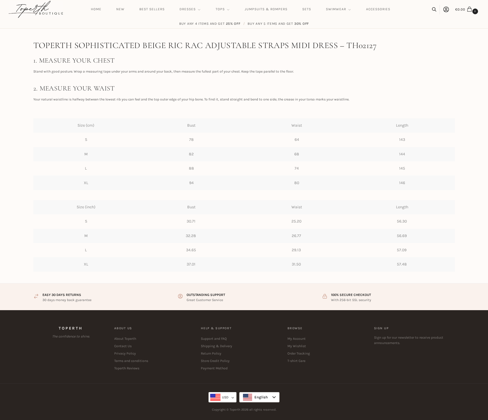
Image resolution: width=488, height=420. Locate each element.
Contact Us (123, 346)
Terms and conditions (131, 361)
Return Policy (211, 353)
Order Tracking (298, 353)
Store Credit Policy (215, 361)
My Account (296, 339)
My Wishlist (296, 346)
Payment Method (214, 368)
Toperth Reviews (126, 368)
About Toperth (125, 339)
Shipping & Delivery (216, 346)
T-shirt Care (296, 361)
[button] (467, 9)
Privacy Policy (125, 353)
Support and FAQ (214, 339)
